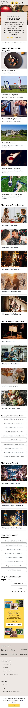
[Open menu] (25, 3)
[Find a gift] (12, 3)
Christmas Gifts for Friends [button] (14, 545)
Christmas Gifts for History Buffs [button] (13, 452)
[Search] (20, 3)
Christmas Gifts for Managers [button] (13, 553)
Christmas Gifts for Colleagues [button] (14, 557)
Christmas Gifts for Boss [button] (14, 549)
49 (12, 592)
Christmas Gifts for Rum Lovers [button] (14, 448)
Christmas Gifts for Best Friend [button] (14, 541)
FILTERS (20, 588)
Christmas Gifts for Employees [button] (14, 562)
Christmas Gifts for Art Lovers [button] (14, 431)
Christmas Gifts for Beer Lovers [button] (14, 440)
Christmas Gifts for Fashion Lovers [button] (14, 456)
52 (21, 592)
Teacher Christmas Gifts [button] (14, 570)
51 (18, 592)
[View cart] (23, 3)
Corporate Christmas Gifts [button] (13, 566)
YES (14, 705)
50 (15, 592)
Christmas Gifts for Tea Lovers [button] (14, 427)
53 (24, 592)
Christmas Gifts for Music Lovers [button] (13, 423)
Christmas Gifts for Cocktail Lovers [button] (14, 436)
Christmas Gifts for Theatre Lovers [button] (14, 444)
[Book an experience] (16, 3)
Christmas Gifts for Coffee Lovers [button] (14, 419)
